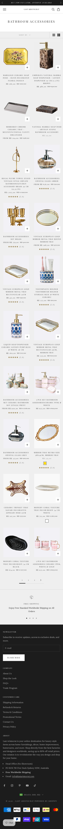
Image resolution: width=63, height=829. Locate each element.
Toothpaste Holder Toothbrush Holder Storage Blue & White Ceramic (46, 293)
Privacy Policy (9, 726)
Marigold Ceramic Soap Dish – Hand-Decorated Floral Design (16, 78)
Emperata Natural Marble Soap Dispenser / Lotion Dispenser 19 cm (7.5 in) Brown (47, 79)
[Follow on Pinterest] (19, 785)
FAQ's (5, 683)
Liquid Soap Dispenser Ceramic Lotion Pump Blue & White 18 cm (16, 347)
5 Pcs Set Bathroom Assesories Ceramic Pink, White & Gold (47, 564)
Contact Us (8, 722)
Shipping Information (13, 702)
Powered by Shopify (46, 801)
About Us (7, 673)
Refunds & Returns (12, 707)
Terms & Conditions (12, 712)
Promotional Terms (12, 717)
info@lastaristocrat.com (23, 776)
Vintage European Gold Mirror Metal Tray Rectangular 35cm (16, 292)
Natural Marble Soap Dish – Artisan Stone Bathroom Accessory (47, 129)
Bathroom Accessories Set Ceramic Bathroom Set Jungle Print (16, 402)
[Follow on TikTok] (34, 785)
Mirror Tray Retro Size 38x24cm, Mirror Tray (47, 453)
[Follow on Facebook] (4, 785)
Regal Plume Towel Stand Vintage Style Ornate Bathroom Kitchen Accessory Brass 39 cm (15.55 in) (16, 183)
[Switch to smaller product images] (58, 35)
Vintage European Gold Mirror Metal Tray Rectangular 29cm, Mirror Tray (47, 348)
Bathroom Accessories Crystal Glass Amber (47, 179)
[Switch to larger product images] (53, 35)
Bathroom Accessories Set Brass (16, 237)
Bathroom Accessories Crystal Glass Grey (16, 453)
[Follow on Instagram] (12, 785)
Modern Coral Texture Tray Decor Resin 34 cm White (47, 510)
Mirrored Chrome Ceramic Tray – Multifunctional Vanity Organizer (16, 131)
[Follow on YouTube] (27, 785)
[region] (31, 604)
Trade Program (10, 688)
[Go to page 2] (41, 580)
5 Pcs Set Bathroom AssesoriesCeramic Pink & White (47, 402)
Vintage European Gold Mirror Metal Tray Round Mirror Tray (47, 239)
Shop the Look (10, 678)
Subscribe (13, 657)
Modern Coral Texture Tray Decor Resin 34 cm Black (16, 564)
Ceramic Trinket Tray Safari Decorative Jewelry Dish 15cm (16, 510)
